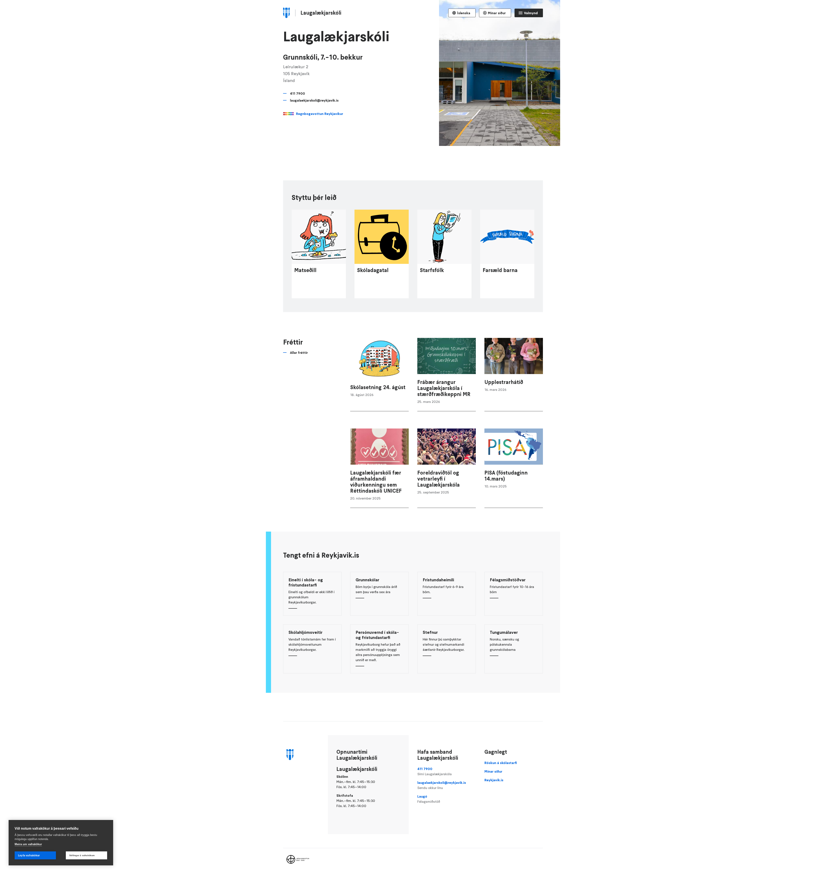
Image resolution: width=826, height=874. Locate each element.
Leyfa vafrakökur (29, 855)
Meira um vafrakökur (28, 844)
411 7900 (297, 93)
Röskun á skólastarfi (500, 763)
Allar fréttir (299, 352)
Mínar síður (497, 13)
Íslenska (463, 13)
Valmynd (531, 13)
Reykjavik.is (493, 780)
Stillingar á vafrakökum (82, 855)
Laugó (428, 799)
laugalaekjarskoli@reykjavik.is (314, 100)
